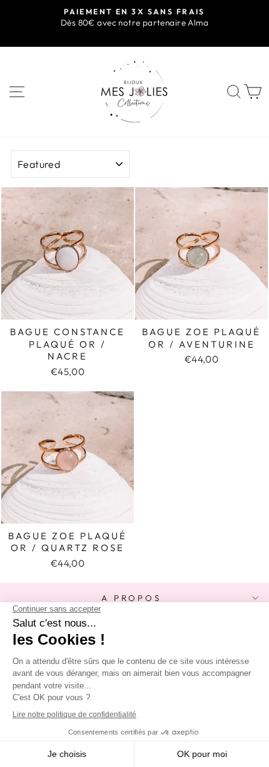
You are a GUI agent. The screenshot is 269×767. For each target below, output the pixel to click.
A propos (131, 598)
